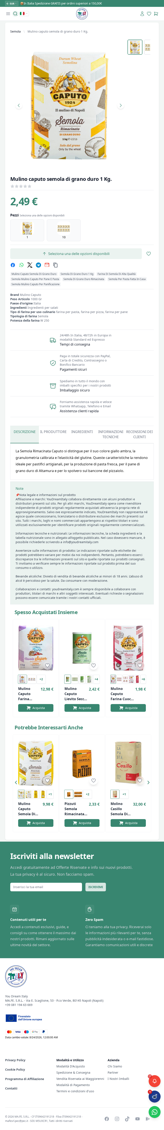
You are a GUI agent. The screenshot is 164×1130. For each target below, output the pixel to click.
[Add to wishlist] (47, 665)
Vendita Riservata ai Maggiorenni (80, 1079)
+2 (41, 679)
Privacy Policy (15, 1060)
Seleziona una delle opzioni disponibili (79, 253)
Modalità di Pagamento (73, 1085)
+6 (143, 679)
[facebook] (12, 265)
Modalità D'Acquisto (70, 1066)
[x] (29, 265)
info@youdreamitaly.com (80, 542)
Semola (15, 31)
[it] (24, 13)
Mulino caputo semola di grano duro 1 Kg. (58, 31)
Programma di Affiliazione (24, 1079)
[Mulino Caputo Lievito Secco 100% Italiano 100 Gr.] (82, 647)
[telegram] (38, 265)
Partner (113, 1072)
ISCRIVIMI (95, 887)
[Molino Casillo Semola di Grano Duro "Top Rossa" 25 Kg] (128, 763)
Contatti (11, 1088)
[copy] (55, 265)
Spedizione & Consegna (73, 1072)
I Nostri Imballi (118, 1079)
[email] (47, 265)
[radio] (27, 230)
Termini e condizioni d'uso (75, 1091)
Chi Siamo (115, 1066)
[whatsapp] (21, 265)
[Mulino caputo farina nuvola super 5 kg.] (35, 647)
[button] (17, 783)
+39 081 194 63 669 (18, 1005)
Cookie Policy (15, 1069)
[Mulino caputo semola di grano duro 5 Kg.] (35, 763)
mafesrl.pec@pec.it (16, 1121)
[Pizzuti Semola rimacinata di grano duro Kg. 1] (82, 763)
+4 (96, 679)
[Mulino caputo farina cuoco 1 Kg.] (128, 647)
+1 (50, 794)
